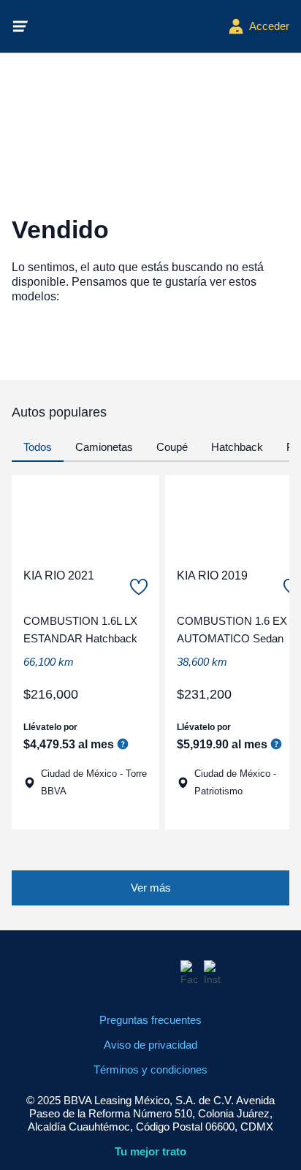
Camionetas (104, 447)
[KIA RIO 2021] (85, 515)
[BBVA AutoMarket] (128, 26)
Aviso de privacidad (150, 1044)
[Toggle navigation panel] (20, 26)
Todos (37, 447)
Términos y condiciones (150, 1069)
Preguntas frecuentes (150, 1020)
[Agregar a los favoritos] (139, 587)
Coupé (172, 447)
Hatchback (237, 447)
